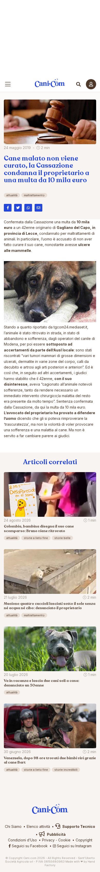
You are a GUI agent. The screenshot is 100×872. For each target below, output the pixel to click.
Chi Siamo (13, 826)
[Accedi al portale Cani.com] (91, 84)
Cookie (64, 840)
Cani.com (50, 83)
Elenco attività (38, 826)
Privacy (48, 840)
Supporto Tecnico (78, 826)
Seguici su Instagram (74, 846)
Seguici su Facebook (29, 846)
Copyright (84, 840)
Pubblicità (56, 834)
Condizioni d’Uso (22, 840)
